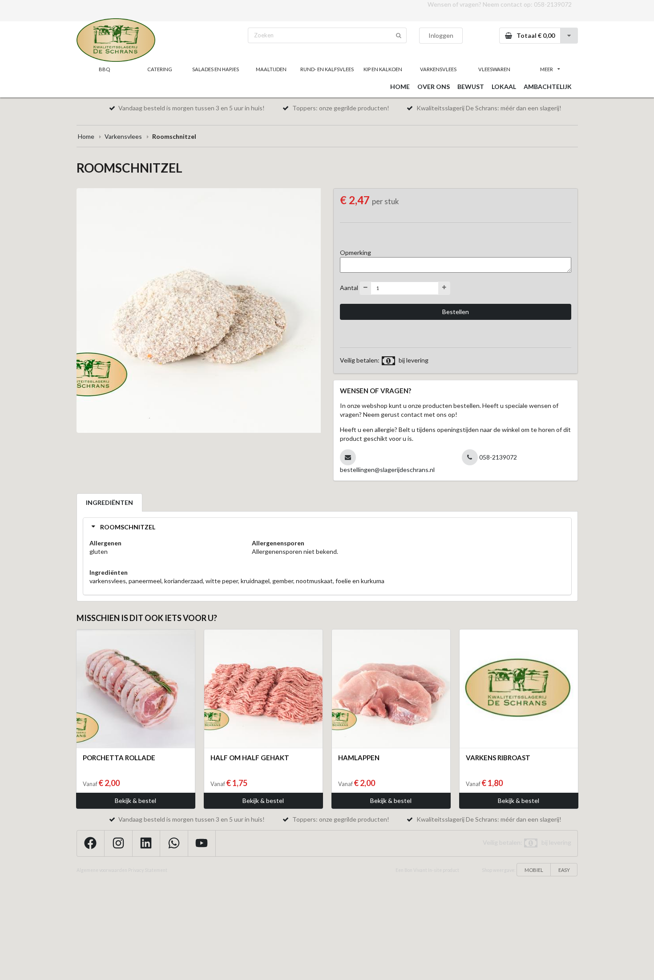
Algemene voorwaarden (102, 870)
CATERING (159, 69)
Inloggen (440, 35)
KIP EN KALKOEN (382, 69)
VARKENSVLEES (438, 69)
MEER (546, 69)
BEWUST (470, 86)
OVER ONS (433, 86)
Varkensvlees (123, 136)
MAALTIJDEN (271, 69)
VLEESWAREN (494, 69)
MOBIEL (534, 870)
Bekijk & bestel (135, 800)
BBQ (104, 69)
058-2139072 (553, 4)
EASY (564, 870)
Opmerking (355, 252)
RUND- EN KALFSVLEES (327, 69)
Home (86, 136)
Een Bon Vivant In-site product (427, 870)
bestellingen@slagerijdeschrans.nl (387, 469)
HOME (400, 86)
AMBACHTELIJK (548, 86)
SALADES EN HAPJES (215, 69)
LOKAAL (504, 86)
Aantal (349, 287)
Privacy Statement (147, 870)
